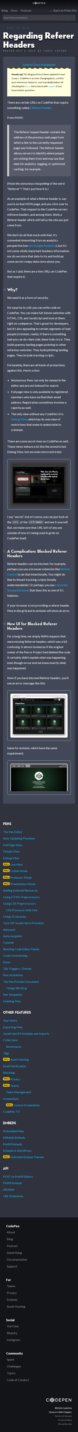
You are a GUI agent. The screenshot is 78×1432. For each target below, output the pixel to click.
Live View (13, 864)
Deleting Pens (12, 1001)
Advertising (14, 1252)
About (11, 1232)
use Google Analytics (42, 245)
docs (27, 86)
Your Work (10, 1020)
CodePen (39, 3)
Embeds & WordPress (17, 1150)
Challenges (14, 1366)
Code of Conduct (18, 1380)
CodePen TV (11, 1111)
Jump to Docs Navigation (39, 64)
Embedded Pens (13, 1131)
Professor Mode (17, 877)
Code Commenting (15, 955)
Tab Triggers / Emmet (17, 968)
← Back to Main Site (63, 10)
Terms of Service (63, 1416)
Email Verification (14, 1066)
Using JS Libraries (14, 916)
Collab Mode (15, 871)
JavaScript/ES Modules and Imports (26, 1033)
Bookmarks (13, 1046)
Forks (6, 962)
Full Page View (12, 845)
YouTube (13, 1326)
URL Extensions (13, 1196)
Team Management (18, 1092)
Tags (6, 1053)
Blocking (9, 1072)
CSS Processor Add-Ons (21, 910)
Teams (11, 1085)
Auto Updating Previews (19, 838)
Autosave (9, 929)
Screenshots (11, 1098)
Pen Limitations (13, 975)
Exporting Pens (13, 1027)
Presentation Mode (19, 884)
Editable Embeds (14, 1137)
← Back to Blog (16, 28)
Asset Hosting (16, 1059)
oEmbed (8, 1189)
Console (8, 942)
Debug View (19, 419)
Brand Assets (65, 1424)
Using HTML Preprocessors (21, 897)
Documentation (17, 1259)
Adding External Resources (20, 890)
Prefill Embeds (12, 1144)
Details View (11, 851)
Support (12, 1266)
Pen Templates (12, 994)
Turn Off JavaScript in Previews (23, 923)
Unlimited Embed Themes (24, 1157)
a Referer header (40, 107)
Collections (10, 1040)
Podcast (26, 10)
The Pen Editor (12, 832)
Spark (10, 1359)
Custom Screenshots (23, 1105)
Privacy (12, 1079)
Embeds (12, 1299)
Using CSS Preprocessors (19, 903)
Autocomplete (12, 936)
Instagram (13, 1339)
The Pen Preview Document (21, 981)
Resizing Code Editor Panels (21, 949)
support (52, 86)
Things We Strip (16, 988)
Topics (11, 1373)
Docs (14, 10)
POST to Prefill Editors (18, 1176)
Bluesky (12, 1333)
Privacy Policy (65, 1420)
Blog (5, 10)
